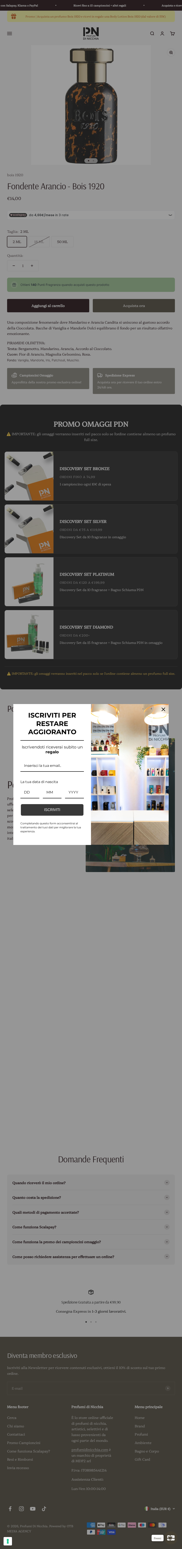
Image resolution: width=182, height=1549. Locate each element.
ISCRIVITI (52, 810)
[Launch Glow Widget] (171, 1538)
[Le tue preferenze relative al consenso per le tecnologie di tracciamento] (8, 1541)
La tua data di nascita (39, 782)
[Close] (163, 709)
